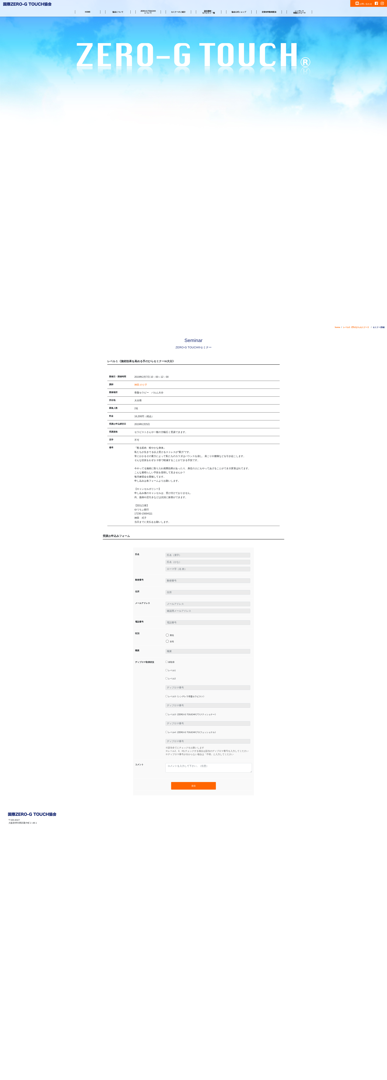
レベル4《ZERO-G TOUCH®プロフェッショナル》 (192, 732)
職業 (137, 650)
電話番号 (139, 621)
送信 (193, 786)
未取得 (170, 662)
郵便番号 (139, 580)
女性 (172, 641)
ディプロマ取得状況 (144, 662)
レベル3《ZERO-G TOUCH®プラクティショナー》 (192, 714)
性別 (137, 633)
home (337, 327)
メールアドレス (142, 603)
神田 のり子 (140, 384)
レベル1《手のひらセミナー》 (356, 327)
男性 (172, 635)
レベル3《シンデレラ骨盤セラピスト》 (186, 696)
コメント (139, 764)
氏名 (137, 554)
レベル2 (171, 678)
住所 (137, 591)
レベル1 (171, 670)
